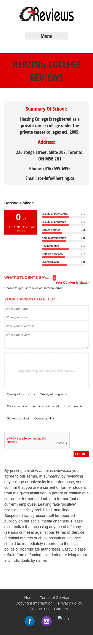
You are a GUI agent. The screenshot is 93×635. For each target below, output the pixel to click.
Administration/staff (46, 406)
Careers (61, 609)
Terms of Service (54, 597)
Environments (73, 406)
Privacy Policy (70, 603)
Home (29, 597)
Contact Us (39, 609)
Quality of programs (53, 394)
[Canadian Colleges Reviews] (46, 21)
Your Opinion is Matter (72, 282)
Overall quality (44, 418)
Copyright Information (34, 603)
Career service (17, 406)
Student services (18, 418)
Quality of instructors (21, 394)
